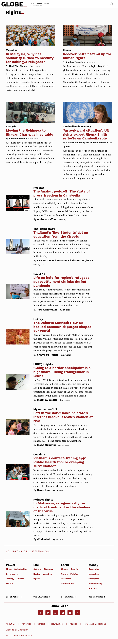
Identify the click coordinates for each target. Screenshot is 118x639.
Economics (93, 569)
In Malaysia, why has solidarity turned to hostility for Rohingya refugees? (30, 56)
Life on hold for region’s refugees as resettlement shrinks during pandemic (61, 282)
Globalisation (20, 569)
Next (41, 552)
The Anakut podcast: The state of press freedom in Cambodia (61, 193)
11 (27, 552)
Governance (12, 574)
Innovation (93, 574)
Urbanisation (67, 583)
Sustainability (95, 583)
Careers (41, 624)
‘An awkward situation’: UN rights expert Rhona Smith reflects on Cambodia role (86, 132)
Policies (73, 624)
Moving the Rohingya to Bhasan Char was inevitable (29, 130)
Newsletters (57, 624)
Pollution (74, 574)
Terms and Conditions (94, 624)
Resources (66, 578)
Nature (64, 574)
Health (36, 574)
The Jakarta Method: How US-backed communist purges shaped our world (62, 327)
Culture (37, 569)
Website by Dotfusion (17, 629)
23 (36, 552)
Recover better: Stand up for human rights (87, 54)
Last (47, 552)
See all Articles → (14, 597)
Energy (74, 569)
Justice (20, 578)
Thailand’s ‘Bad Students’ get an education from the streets (60, 234)
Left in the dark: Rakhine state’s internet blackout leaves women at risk (63, 417)
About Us (11, 624)
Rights (36, 578)
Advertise (26, 624)
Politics (9, 583)
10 (23, 552)
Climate (64, 569)
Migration (47, 574)
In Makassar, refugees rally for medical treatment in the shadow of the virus (61, 507)
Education (48, 569)
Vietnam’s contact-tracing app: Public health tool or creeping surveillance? (59, 462)
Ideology (10, 578)
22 (33, 552)
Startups (92, 588)
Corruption (93, 578)
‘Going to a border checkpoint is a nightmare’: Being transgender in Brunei (62, 372)
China (9, 569)
